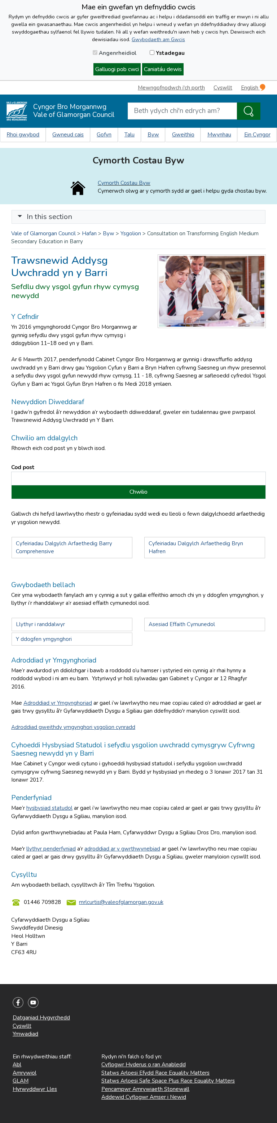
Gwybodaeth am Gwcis (158, 39)
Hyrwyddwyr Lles (35, 1089)
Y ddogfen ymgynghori (44, 639)
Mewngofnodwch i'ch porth (171, 87)
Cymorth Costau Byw (124, 183)
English (250, 87)
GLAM (20, 1080)
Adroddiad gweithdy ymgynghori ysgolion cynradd (73, 727)
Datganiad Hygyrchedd (41, 1017)
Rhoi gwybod (22, 134)
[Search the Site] (248, 111)
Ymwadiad (25, 1033)
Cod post (23, 467)
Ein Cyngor (257, 134)
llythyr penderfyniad (51, 848)
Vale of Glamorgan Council (43, 233)
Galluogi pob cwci (117, 69)
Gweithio (183, 134)
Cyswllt (223, 87)
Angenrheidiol (117, 53)
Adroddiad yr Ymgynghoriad (57, 703)
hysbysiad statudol (49, 808)
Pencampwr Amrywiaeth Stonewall (145, 1089)
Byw (153, 134)
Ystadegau (169, 53)
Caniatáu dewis (163, 69)
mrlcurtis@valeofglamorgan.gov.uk (121, 902)
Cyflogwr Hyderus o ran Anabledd (143, 1064)
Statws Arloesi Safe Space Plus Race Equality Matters (168, 1080)
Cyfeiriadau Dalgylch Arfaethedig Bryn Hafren (196, 547)
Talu (129, 134)
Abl (17, 1064)
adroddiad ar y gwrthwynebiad (122, 848)
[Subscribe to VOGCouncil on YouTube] (33, 1002)
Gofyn (104, 134)
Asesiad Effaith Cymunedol (182, 624)
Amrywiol (24, 1072)
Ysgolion (130, 233)
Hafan (89, 233)
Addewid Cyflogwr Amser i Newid (143, 1097)
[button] (20, 216)
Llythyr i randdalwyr (40, 624)
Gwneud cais (68, 134)
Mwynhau (219, 134)
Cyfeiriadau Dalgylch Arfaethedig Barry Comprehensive (64, 547)
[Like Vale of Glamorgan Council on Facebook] (18, 1002)
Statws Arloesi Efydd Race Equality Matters (155, 1072)
